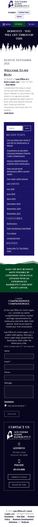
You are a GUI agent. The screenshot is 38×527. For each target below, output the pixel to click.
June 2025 (11, 194)
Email (7, 361)
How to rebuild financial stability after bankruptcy (18, 162)
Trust (19, 17)
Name (7, 351)
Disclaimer (9, 401)
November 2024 (14, 208)
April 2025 (11, 199)
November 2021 (14, 213)
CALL (33, 24)
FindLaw (25, 522)
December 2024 (13, 204)
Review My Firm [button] (19, 485)
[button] (6, 24)
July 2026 (10, 189)
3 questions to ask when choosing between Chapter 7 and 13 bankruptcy (19, 153)
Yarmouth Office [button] (19, 477)
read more (9, 113)
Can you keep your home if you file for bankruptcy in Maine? (18, 143)
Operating (23, 12)
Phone (7, 372)
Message (8, 383)
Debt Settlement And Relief (19, 228)
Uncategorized (13, 238)
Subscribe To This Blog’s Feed (17, 249)
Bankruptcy (12, 223)
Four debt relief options (17, 179)
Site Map (21, 516)
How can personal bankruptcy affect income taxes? (18, 171)
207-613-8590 (19, 469)
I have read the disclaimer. (16, 406)
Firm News (10, 84)
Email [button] (20, 24)
